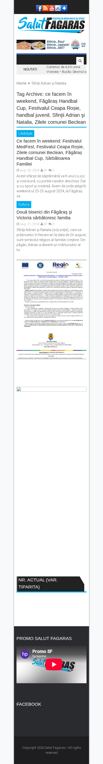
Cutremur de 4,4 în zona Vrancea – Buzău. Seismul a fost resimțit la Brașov (66, 71)
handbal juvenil (32, 115)
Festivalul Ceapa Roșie (53, 108)
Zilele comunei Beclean (60, 122)
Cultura (23, 204)
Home (21, 83)
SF (45, 170)
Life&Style (25, 133)
